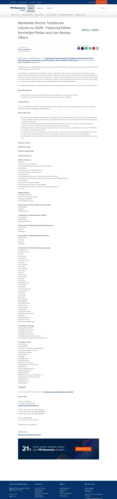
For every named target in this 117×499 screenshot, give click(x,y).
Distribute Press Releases (41, 493)
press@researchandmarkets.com (28, 406)
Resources (13, 2)
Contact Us (13, 494)
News (31, 8)
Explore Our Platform (40, 488)
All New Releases (89, 488)
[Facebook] (12, 496)
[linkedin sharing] (86, 48)
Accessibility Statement (66, 493)
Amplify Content (39, 497)
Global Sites (63, 496)
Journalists (32, 2)
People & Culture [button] (80, 15)
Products (40, 8)
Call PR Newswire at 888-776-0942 (21, 488)
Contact (49, 8)
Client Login (91, 2)
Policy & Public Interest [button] (66, 15)
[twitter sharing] (82, 48)
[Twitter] (15, 496)
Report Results (39, 495)
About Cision (63, 490)
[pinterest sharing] (93, 48)
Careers (62, 492)
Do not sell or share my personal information (93, 495)
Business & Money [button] (27, 15)
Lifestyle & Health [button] (51, 15)
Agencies (39, 2)
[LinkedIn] (10, 496)
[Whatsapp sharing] (89, 48)
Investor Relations (22, 2)
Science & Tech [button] (39, 15)
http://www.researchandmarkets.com (29, 435)
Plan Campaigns (39, 490)
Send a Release (101, 2)
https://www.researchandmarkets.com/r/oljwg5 (58, 392)
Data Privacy (88, 492)
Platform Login (88, 490)
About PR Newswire (65, 488)
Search (102, 8)
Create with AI (38, 492)
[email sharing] (97, 48)
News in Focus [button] (15, 15)
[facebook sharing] (78, 48)
